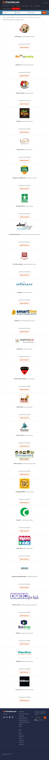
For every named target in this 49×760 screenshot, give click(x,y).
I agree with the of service (40, 720)
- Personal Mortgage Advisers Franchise (27, 320)
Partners (20, 726)
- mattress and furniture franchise (26, 633)
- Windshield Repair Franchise (31, 576)
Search (44, 12)
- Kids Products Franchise (28, 548)
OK (45, 717)
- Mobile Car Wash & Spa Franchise (26, 689)
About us (20, 733)
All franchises (21, 711)
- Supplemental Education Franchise (29, 264)
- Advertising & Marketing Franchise (27, 36)
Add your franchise (15, 8)
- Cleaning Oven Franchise (27, 292)
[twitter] (12, 718)
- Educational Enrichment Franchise (28, 463)
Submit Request (24, 47)
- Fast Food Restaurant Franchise (27, 64)
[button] (44, 3)
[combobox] (8, 12)
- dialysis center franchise (27, 349)
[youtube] (10, 718)
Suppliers (20, 724)
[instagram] (7, 718)
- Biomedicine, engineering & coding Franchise (28, 604)
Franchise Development (6, 8)
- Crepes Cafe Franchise (27, 407)
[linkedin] (4, 718)
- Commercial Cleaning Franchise (26, 520)
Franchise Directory (6, 5)
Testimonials (21, 715)
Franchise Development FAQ (24, 722)
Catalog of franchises (23, 717)
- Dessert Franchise (30, 491)
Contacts (20, 738)
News (20, 731)
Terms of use (21, 742)
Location (12, 5)
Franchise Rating (37, 5)
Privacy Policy (21, 740)
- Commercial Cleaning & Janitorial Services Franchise (30, 234)
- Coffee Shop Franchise (28, 435)
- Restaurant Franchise (28, 149)
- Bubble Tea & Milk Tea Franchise (26, 121)
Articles (20, 729)
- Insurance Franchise (29, 206)
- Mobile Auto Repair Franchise (27, 661)
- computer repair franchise (31, 177)
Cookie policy (21, 744)
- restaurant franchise (29, 93)
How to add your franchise (24, 713)
